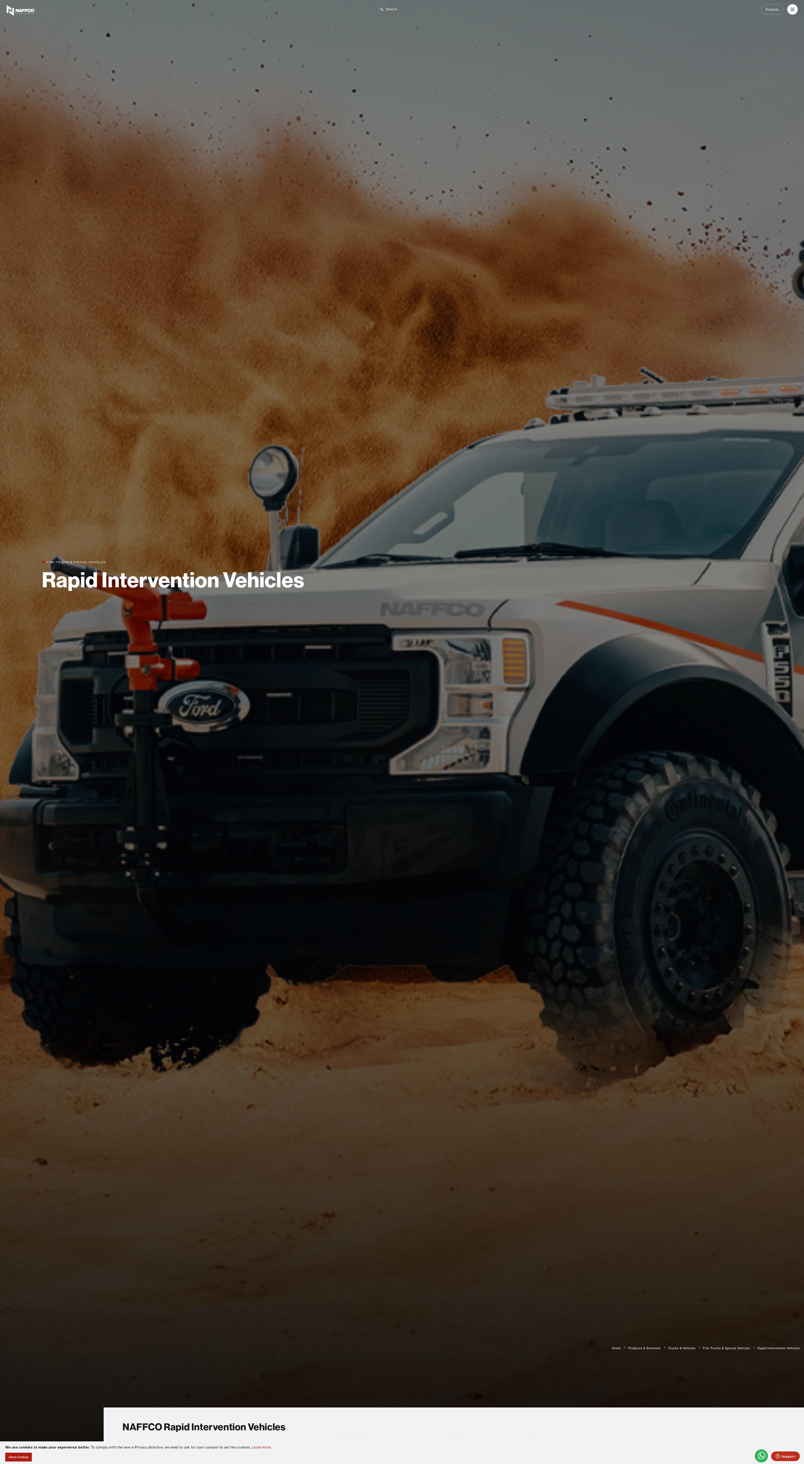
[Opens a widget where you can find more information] (785, 1456)
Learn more (261, 1447)
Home (616, 1348)
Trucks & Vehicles (682, 1348)
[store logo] (136, 10)
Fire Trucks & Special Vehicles (726, 1348)
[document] (402, 1452)
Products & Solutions (644, 1348)
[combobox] (405, 9)
